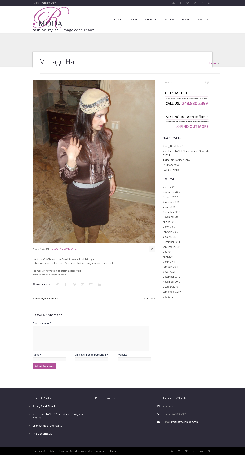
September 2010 (172, 291)
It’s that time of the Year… (176, 160)
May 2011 (168, 251)
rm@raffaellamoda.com (184, 422)
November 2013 (171, 217)
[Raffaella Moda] (51, 17)
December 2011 (171, 241)
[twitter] (187, 3)
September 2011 (172, 246)
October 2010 (170, 286)
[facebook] (180, 3)
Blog (55, 248)
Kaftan (148, 298)
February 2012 (170, 232)
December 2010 (171, 276)
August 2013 (169, 222)
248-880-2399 (49, 3)
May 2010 (168, 296)
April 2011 (168, 256)
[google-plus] (194, 3)
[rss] (173, 3)
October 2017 (170, 197)
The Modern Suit (171, 164)
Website (122, 354)
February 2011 (170, 266)
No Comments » (69, 248)
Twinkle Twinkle (171, 169)
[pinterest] (209, 3)
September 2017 (172, 202)
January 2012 (170, 237)
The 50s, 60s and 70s (46, 298)
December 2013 (171, 212)
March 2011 (169, 261)
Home (212, 63)
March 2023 (169, 187)
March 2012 (169, 227)
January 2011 (170, 271)
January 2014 (170, 207)
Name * (37, 354)
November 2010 (171, 281)
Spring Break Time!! (173, 146)
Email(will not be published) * (91, 354)
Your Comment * (42, 323)
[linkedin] (201, 3)
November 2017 (171, 192)
